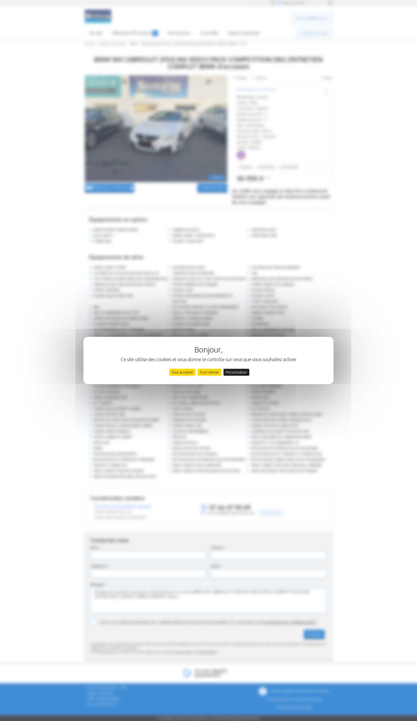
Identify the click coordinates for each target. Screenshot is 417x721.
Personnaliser (236, 372)
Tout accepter (182, 372)
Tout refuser (209, 372)
